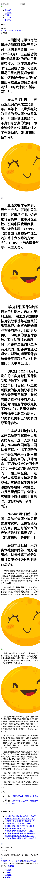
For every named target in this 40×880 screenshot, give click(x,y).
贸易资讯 (8, 17)
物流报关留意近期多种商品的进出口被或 (19, 836)
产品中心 (8, 872)
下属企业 (8, 875)
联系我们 (8, 20)
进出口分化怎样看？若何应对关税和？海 (19, 826)
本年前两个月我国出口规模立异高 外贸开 (20, 819)
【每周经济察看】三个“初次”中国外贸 (19, 823)
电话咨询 (8, 877)
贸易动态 (8, 15)
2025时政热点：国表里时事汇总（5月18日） (21, 816)
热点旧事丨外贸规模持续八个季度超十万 (19, 821)
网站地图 (11, 866)
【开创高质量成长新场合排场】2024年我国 (20, 838)
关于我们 (8, 13)
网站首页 (8, 10)
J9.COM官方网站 (7, 31)
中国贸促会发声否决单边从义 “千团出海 (19, 831)
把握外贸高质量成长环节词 (15, 828)
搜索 (22, 4)
